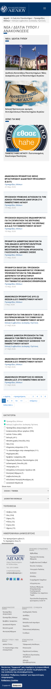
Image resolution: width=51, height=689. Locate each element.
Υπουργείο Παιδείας (37, 569)
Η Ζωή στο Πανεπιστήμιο (21, 18)
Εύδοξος (33, 576)
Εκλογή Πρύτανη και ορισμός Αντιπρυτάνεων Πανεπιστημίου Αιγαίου (24, 110)
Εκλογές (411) (11, 437)
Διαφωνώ (17, 685)
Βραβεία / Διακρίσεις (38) (16, 457)
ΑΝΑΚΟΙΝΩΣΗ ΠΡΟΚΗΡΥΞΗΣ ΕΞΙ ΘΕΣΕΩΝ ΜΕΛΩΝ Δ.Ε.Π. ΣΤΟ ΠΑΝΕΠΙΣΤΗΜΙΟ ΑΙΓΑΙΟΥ (25, 378)
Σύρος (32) (10, 525)
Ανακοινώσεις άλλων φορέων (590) (20, 431)
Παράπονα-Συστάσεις (30, 651)
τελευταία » (8, 405)
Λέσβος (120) (11, 512)
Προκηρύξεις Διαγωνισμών (7, 613)
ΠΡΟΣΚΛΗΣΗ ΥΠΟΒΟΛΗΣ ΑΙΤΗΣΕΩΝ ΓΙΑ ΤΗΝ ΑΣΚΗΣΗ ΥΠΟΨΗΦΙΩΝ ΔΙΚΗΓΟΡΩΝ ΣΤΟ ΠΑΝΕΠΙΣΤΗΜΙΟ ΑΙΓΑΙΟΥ (25, 200)
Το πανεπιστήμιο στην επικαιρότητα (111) (22, 450)
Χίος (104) (10, 515)
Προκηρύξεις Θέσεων (10, 617)
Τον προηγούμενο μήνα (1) (13, 538)
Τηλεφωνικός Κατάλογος (31, 644)
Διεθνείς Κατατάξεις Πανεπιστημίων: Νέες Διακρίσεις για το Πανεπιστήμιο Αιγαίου (25, 74)
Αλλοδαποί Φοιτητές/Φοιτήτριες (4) (19, 479)
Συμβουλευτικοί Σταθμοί (38, 562)
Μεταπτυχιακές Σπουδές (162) (18, 441)
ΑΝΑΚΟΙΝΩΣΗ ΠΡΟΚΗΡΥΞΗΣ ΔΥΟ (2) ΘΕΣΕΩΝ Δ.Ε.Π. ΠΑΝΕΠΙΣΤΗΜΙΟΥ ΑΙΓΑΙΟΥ (24, 298)
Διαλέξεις (26, 615)
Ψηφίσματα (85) (12, 453)
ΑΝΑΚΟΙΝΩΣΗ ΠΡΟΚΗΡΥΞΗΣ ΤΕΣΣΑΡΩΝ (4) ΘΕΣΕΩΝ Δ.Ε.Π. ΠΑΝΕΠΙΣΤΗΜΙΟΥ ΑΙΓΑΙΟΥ (25, 360)
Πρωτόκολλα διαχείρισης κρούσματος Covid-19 (38, 599)
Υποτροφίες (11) (12, 466)
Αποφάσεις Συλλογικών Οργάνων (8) (20, 470)
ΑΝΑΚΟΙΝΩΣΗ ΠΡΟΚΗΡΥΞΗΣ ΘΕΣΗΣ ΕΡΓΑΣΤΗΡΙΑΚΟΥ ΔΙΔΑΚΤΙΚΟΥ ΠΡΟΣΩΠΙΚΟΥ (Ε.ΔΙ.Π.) (25, 179)
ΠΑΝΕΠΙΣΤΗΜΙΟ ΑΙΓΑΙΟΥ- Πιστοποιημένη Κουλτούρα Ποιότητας (24, 154)
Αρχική (6, 18)
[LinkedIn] (18, 579)
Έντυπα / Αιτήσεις (36, 566)
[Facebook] (11, 579)
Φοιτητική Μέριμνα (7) (14, 473)
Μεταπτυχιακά (8, 628)
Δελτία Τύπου (7, 644)
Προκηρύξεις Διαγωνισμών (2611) (19, 428)
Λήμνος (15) (10, 528)
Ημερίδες (26, 626)
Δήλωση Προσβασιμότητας (29, 661)
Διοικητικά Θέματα (9, 625)
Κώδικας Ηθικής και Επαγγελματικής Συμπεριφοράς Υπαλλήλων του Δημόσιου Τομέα (39, 591)
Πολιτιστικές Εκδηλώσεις (31, 629)
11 (21, 400)
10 (16, 400)
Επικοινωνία (27, 648)
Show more (6, 486)
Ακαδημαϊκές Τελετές (30, 612)
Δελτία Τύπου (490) (14, 434)
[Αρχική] (14, 9)
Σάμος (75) (10, 518)
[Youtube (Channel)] (21, 579)
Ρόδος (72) (10, 521)
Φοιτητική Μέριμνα (9, 631)
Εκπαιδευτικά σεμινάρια (31, 622)
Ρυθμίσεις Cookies (9, 680)
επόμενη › (34, 400)
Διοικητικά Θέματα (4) (14, 483)
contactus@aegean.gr (14, 573)
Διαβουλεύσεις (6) (13, 476)
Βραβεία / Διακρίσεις (10, 621)
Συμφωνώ (6, 685)
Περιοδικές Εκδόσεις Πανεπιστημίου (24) (22, 460)
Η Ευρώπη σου (35, 583)
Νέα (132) (10, 444)
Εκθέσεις (26, 619)
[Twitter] (14, 579)
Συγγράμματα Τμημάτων (38, 580)
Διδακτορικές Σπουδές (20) (16, 463)
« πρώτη (6, 396)
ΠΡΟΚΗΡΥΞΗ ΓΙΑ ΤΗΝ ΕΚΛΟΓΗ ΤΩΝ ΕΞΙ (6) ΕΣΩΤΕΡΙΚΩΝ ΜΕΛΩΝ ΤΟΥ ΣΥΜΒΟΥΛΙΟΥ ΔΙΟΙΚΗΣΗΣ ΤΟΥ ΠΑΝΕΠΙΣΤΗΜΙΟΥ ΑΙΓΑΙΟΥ (24, 317)
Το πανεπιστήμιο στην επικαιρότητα (10, 649)
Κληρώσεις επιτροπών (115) (17, 447)
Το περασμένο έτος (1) (12, 541)
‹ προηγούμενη (19, 396)
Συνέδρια (26, 633)
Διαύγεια (33, 573)
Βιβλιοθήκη (34, 553)
